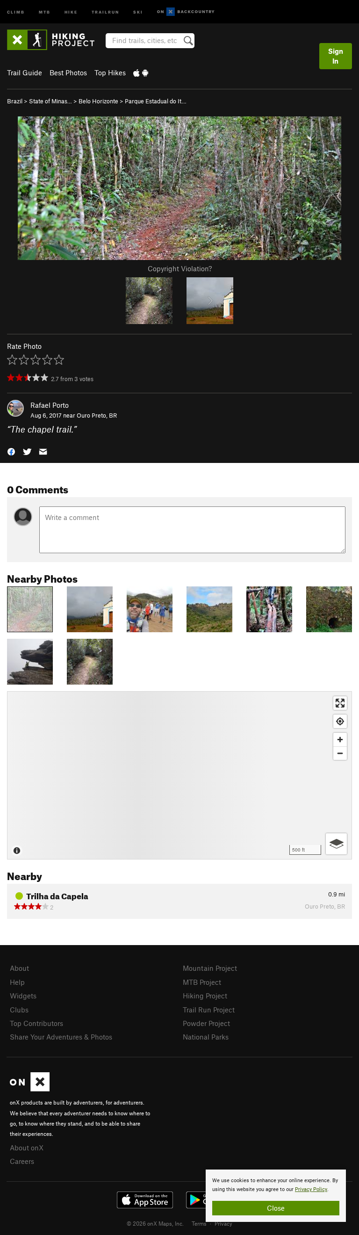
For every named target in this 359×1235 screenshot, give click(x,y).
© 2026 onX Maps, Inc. (155, 1223)
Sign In (335, 56)
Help (17, 982)
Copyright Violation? (180, 268)
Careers (22, 1161)
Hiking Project (205, 995)
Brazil (14, 101)
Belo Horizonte (98, 101)
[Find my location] (340, 721)
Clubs (19, 1009)
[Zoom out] (340, 753)
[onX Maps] (30, 1088)
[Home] (55, 39)
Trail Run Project (209, 1009)
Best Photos (68, 72)
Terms (199, 1223)
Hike (71, 11)
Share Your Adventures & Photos (61, 1037)
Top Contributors (36, 1023)
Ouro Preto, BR (97, 415)
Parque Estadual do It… (156, 101)
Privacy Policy (311, 1189)
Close (276, 1208)
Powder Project (206, 1023)
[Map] (179, 775)
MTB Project (202, 982)
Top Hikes (110, 72)
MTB (44, 11)
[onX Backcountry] (186, 11)
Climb (16, 11)
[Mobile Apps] (140, 72)
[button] (11, 451)
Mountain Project (210, 968)
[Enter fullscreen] (340, 703)
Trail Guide (24, 72)
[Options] (336, 843)
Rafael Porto (49, 405)
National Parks (206, 1037)
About (19, 968)
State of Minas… (50, 101)
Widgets (23, 995)
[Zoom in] (340, 739)
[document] (275, 1195)
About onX (26, 1147)
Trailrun (105, 11)
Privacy (223, 1223)
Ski (138, 11)
